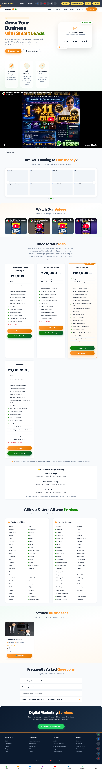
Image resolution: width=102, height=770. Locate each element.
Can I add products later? (30, 687)
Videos (78, 9)
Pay (18, 768)
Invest (42, 768)
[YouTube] (98, 749)
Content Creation (57, 751)
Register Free (14, 51)
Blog (6, 749)
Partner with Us (80, 749)
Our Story (7, 741)
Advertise (79, 751)
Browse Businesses (34, 741)
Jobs (30, 768)
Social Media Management (60, 746)
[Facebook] (98, 739)
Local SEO (55, 741)
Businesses (56, 9)
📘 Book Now (20, 655)
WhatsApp (79, 743)
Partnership (91, 9)
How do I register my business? (32, 681)
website (8, 3)
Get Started (19, 331)
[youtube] (98, 758)
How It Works (9, 743)
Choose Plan (82, 348)
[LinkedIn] (98, 754)
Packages (65, 9)
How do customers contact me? (32, 693)
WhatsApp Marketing (58, 743)
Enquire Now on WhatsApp (52, 726)
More (96, 768)
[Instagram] (98, 744)
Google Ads (56, 749)
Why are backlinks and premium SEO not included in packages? (42, 699)
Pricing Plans (32, 743)
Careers (7, 746)
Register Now (32, 746)
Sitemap (31, 751)
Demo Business (33, 51)
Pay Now (96, 3)
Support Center (80, 746)
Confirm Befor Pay (19, 336)
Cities (72, 9)
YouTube (55, 768)
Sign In (88, 3)
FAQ (83, 9)
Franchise (65, 3)
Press (6, 751)
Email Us (78, 741)
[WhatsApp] (98, 734)
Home (49, 9)
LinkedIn (69, 768)
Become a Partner (77, 3)
